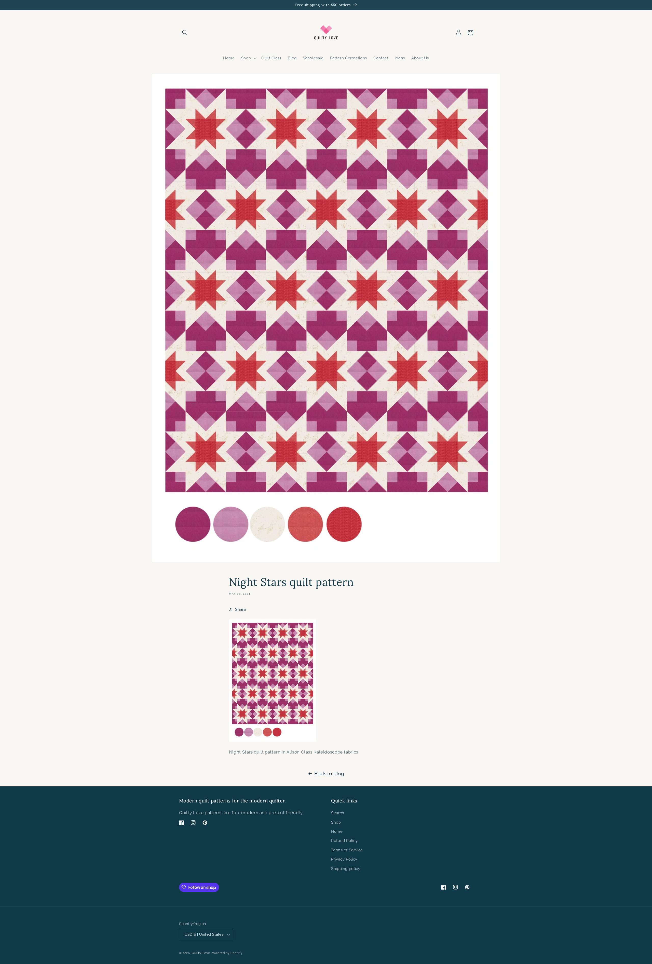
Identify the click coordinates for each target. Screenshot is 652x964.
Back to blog (329, 773)
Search (337, 813)
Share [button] (240, 609)
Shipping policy (345, 868)
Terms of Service (347, 850)
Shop (336, 822)
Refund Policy (344, 840)
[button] (185, 32)
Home (337, 831)
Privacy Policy (344, 859)
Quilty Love (201, 953)
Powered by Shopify (226, 953)
